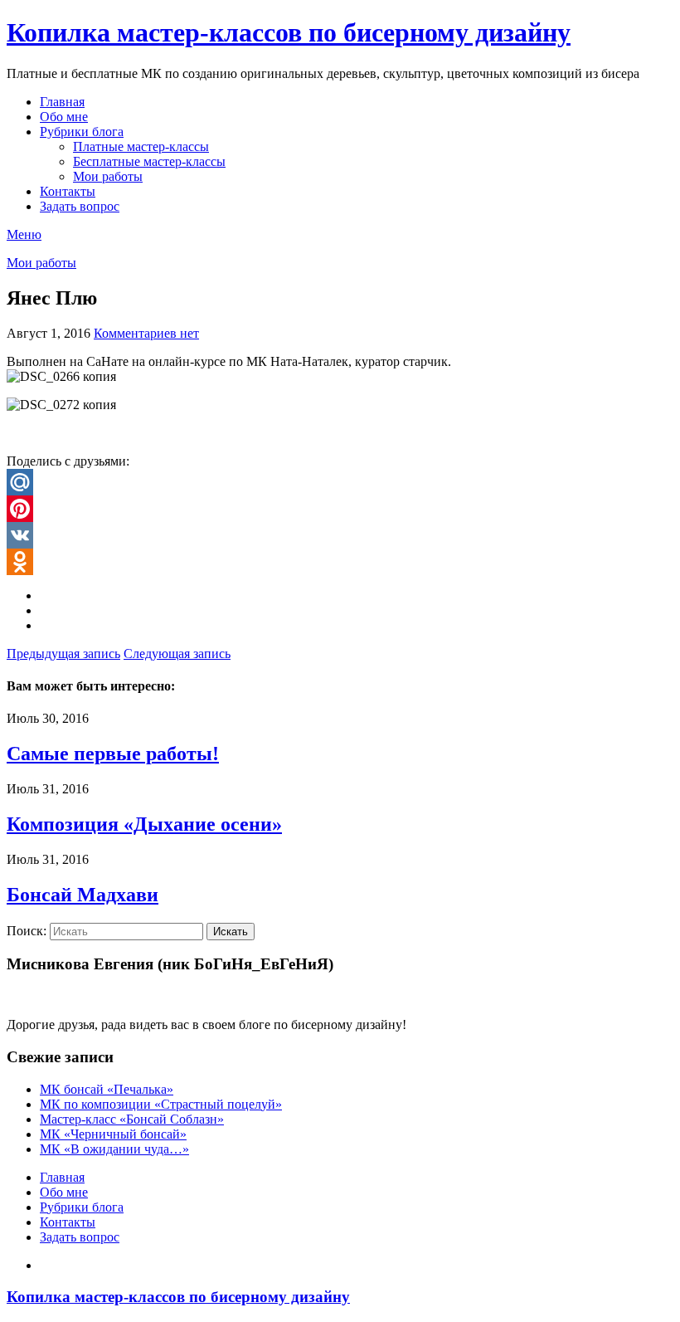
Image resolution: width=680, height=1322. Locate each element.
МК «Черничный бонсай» (113, 1134)
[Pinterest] (340, 508)
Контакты (67, 191)
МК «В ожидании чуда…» (114, 1149)
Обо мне (64, 117)
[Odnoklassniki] (340, 562)
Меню (24, 234)
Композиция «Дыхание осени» (144, 824)
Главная (62, 102)
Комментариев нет (146, 333)
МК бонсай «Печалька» (106, 1089)
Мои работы (108, 176)
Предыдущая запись (63, 653)
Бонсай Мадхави (82, 894)
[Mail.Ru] (340, 482)
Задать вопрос (79, 206)
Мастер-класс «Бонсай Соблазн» (132, 1119)
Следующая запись (177, 653)
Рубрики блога (82, 131)
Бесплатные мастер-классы (149, 161)
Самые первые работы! (113, 753)
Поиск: (26, 931)
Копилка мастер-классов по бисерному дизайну (289, 32)
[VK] (340, 535)
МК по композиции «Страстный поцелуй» (161, 1104)
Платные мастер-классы (141, 146)
